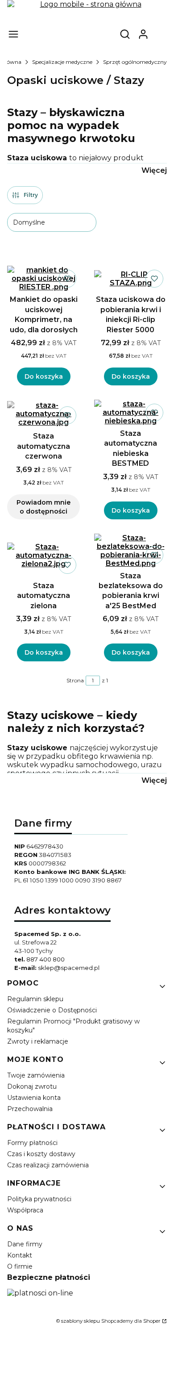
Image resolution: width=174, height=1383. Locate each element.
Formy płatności (32, 1143)
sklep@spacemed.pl (68, 967)
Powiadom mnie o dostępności (43, 506)
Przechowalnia (30, 1109)
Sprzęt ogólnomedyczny (135, 61)
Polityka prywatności (39, 1199)
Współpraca (25, 1210)
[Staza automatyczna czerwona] (43, 413)
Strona (75, 680)
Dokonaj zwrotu (32, 1086)
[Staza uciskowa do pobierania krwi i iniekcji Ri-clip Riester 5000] (130, 278)
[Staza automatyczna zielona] (43, 555)
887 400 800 (45, 959)
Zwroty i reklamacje (37, 1041)
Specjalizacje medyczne (62, 61)
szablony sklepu (80, 1321)
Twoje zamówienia (36, 1075)
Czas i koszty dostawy (41, 1154)
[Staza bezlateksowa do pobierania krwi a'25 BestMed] (130, 551)
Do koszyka (44, 376)
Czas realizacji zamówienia (48, 1165)
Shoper (152, 1321)
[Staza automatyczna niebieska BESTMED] (130, 412)
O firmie (20, 1266)
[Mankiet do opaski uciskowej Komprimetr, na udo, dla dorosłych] (43, 278)
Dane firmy (24, 1244)
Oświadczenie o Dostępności (52, 1010)
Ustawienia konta (34, 1098)
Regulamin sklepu (35, 999)
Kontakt (19, 1255)
